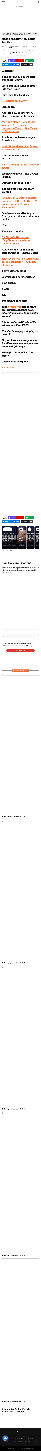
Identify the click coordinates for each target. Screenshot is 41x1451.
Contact (35, 1441)
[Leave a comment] (5, 1438)
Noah (10, 47)
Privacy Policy (8, 1438)
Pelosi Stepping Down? (15, 100)
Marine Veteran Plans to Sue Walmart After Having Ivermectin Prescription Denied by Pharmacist (20, 126)
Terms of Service (20, 1438)
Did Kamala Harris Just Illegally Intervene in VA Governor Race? (16, 240)
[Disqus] (20, 601)
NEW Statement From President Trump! (20, 166)
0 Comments (34, 50)
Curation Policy (32, 1438)
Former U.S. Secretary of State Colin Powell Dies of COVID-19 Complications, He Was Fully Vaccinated (19, 202)
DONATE (20, 650)
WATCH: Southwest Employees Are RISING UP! (20, 148)
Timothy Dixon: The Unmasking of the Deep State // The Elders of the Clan (20, 262)
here (27, 34)
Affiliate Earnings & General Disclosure (17, 1441)
